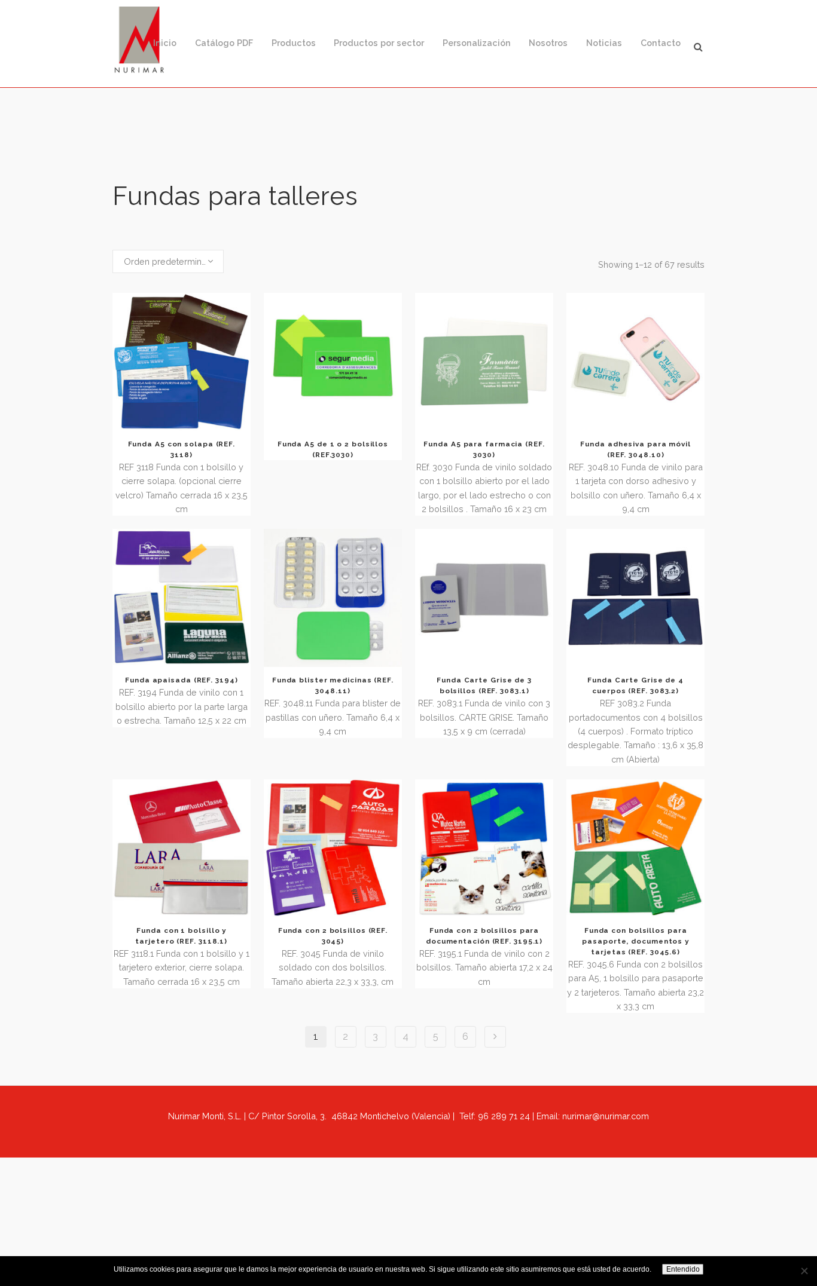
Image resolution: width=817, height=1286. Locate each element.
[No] (803, 1271)
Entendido (683, 1269)
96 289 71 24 (504, 1116)
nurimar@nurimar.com (605, 1116)
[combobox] (168, 262)
